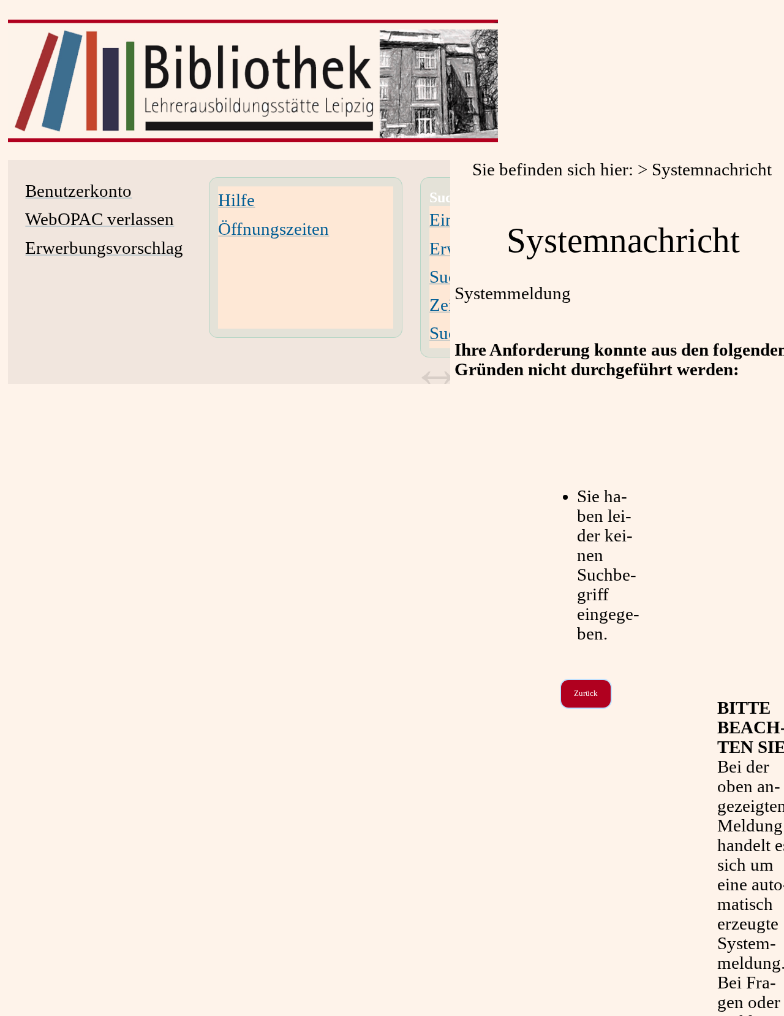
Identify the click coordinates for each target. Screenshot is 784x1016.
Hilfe (236, 200)
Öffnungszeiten (273, 229)
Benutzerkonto (78, 191)
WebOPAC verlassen (99, 219)
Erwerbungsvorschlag (104, 248)
